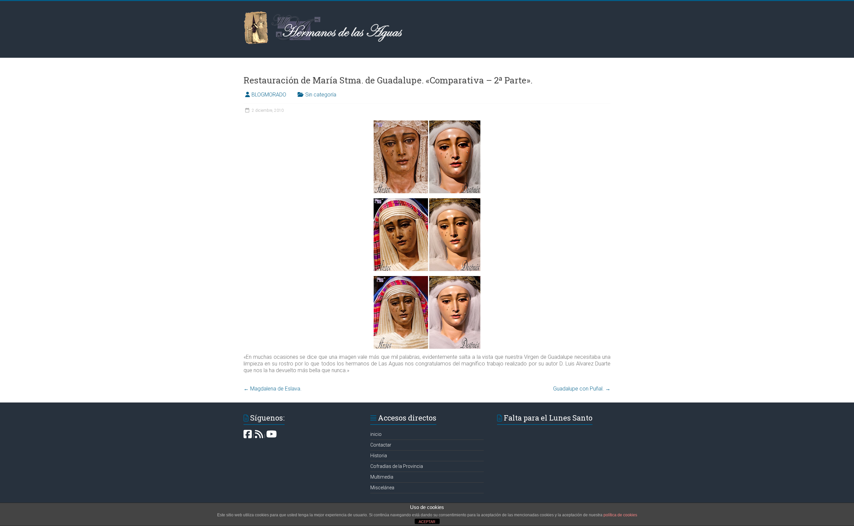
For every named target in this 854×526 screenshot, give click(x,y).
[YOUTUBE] (271, 436)
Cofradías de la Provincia (396, 466)
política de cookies (620, 515)
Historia (378, 455)
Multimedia (381, 477)
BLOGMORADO (269, 94)
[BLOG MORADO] (259, 436)
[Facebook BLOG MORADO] (248, 436)
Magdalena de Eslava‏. (273, 388)
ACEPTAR (427, 522)
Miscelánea (382, 487)
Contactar (380, 445)
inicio (376, 434)
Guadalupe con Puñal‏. (581, 388)
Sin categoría (320, 94)
